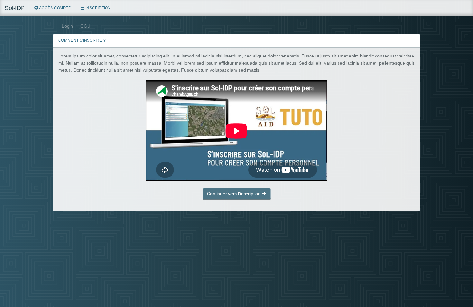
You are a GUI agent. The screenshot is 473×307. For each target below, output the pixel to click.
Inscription (97, 8)
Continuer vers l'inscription (234, 193)
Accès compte (54, 8)
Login (67, 26)
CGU (85, 26)
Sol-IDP (15, 8)
